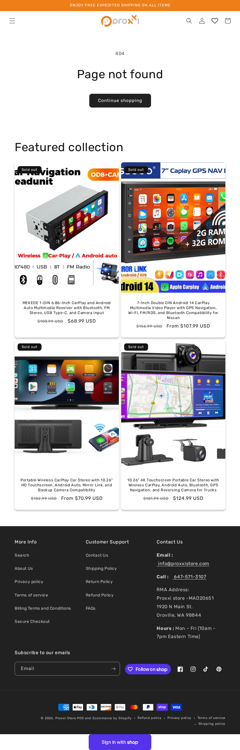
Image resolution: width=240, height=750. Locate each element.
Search (22, 555)
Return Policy (99, 581)
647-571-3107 (189, 576)
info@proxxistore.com (183, 563)
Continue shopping (120, 100)
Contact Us (97, 555)
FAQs (91, 608)
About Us (24, 568)
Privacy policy (29, 581)
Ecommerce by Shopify (112, 718)
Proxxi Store (65, 718)
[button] (12, 20)
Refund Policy (100, 595)
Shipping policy (212, 724)
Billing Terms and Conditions (43, 608)
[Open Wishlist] (214, 20)
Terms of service (31, 595)
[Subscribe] (113, 669)
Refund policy (149, 718)
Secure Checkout (32, 621)
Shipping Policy (101, 568)
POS (80, 718)
